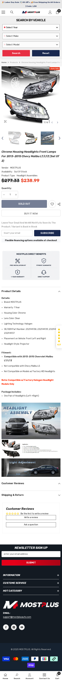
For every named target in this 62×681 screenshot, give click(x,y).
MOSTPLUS (15, 168)
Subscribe (47, 233)
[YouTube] (22, 627)
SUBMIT (31, 562)
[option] (31, 95)
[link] (16, 676)
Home (4, 62)
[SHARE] (58, 204)
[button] (52, 122)
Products (14, 62)
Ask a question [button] (31, 524)
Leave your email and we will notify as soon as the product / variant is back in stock (29, 225)
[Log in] (50, 12)
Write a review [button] (31, 517)
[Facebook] (6, 627)
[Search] (12, 12)
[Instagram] (14, 627)
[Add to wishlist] (52, 204)
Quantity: (7, 188)
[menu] (3, 12)
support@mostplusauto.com (17, 617)
